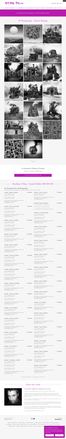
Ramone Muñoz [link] (46, 422)
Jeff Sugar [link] (49, 424)
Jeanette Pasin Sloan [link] (21, 426)
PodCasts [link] (44, 426)
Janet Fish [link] (29, 426)
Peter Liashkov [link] (56, 424)
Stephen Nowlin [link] (34, 424)
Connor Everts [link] (21, 422)
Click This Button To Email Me (33, 175)
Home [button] (9, 422)
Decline (50, 435)
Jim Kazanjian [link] (9, 424)
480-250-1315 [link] (58, 3)
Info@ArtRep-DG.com (7, 419)
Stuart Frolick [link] (29, 422)
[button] (12, 8)
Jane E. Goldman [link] (37, 426)
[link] (14, 3)
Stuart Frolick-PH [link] (24, 424)
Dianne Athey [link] (14, 422)
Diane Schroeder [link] (54, 422)
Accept (59, 435)
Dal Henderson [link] (38, 422)
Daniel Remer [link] (16, 424)
